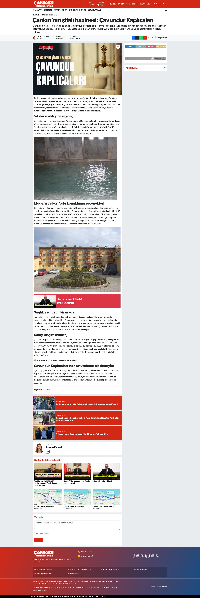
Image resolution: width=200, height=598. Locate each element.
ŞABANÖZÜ (106, 588)
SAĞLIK (35, 584)
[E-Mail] (48, 451)
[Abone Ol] (161, 37)
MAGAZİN (116, 581)
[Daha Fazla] (145, 38)
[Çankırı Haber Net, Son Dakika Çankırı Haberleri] (43, 3)
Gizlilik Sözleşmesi (50, 581)
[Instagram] (142, 556)
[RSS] (157, 556)
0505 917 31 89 (86, 552)
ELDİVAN (64, 588)
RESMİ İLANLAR (94, 10)
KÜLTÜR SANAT (107, 581)
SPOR (64, 10)
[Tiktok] (149, 556)
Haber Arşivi (74, 573)
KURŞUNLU (92, 588)
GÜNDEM (48, 10)
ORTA (99, 588)
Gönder (39, 540)
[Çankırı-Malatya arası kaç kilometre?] (48, 497)
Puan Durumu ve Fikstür (111, 569)
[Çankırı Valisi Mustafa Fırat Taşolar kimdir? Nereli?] (77, 471)
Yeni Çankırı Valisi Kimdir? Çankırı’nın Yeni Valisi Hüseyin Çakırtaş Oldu (45, 483)
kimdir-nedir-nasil (49, 15)
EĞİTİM (82, 10)
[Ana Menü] (166, 10)
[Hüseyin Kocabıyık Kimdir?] (106, 471)
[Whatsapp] (153, 556)
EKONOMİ (73, 10)
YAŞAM (73, 584)
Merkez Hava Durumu (44, 569)
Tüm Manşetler (142, 569)
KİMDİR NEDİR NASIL (39, 590)
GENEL (78, 581)
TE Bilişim (164, 586)
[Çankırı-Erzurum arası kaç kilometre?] (77, 497)
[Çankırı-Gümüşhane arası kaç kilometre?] (106, 497)
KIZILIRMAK (77, 588)
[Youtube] (145, 556)
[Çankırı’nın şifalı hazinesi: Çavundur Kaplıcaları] (77, 69)
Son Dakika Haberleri (44, 573)
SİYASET (57, 10)
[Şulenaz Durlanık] (39, 448)
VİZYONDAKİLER (64, 584)
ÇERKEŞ (57, 588)
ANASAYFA (37, 10)
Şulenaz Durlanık (54, 447)
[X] (138, 556)
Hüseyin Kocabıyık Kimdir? (103, 481)
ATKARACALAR (38, 588)
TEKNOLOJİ (54, 584)
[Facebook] (134, 556)
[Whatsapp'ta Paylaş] (141, 38)
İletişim (40, 581)
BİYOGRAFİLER (62, 581)
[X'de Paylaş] (137, 38)
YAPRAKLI (115, 588)
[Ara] (166, 4)
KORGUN (85, 588)
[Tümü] (165, 68)
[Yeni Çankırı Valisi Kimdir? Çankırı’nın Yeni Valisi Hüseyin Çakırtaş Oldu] (48, 471)
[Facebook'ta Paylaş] (133, 38)
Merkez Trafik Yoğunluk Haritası (80, 569)
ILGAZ (70, 588)
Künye (35, 581)
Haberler (36, 15)
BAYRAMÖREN (49, 588)
